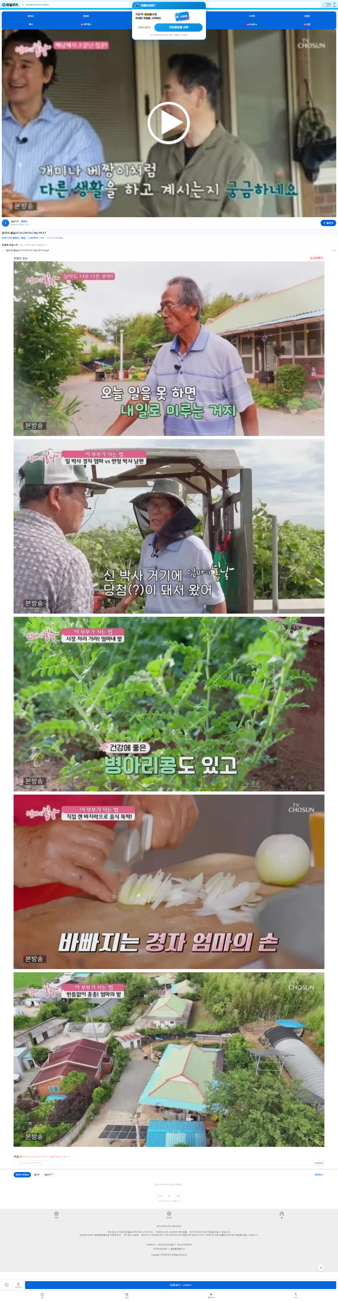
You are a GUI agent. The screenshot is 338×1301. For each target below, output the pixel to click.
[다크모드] (327, 5)
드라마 (252, 16)
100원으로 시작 (178, 27)
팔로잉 (86, 16)
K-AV (251, 24)
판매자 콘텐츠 (22, 1174)
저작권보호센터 (160, 1249)
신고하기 (318, 258)
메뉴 (334, 6)
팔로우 (48, 1174)
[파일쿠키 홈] (10, 5)
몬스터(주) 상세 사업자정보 (169, 1226)
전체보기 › (319, 1174)
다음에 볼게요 (144, 27)
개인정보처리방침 (166, 1244)
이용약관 (150, 1244)
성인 (307, 24)
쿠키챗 (86, 24)
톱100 (31, 16)
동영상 (307, 16)
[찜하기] (7, 1285)
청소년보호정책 (184, 1244)
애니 (31, 24)
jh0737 (15, 221)
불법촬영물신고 (178, 1249)
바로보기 (180, 1285)
